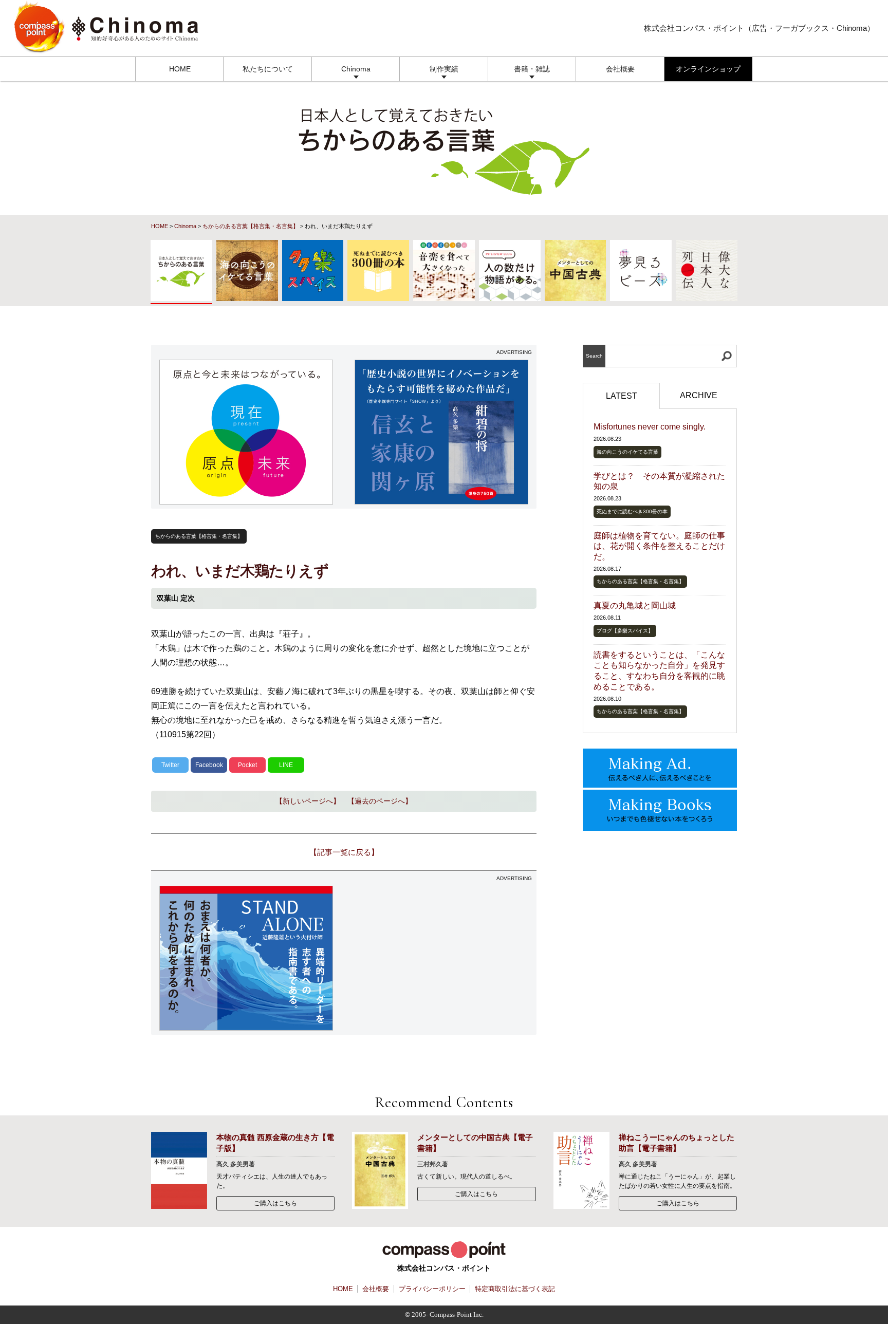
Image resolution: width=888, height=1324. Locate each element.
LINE (286, 765)
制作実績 (444, 69)
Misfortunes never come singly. (650, 426)
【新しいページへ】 (307, 801)
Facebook (209, 765)
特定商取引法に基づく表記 (515, 1289)
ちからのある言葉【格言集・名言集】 (250, 226)
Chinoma (356, 69)
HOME (180, 69)
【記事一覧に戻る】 (344, 852)
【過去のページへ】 (379, 801)
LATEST (621, 395)
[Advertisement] (441, 958)
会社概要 (620, 69)
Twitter (170, 765)
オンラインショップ (708, 69)
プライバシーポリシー (432, 1289)
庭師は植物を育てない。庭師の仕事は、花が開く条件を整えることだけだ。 (659, 546)
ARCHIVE (698, 395)
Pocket (247, 765)
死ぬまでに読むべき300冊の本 (632, 511)
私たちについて (268, 69)
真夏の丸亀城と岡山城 (635, 605)
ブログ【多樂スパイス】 (625, 630)
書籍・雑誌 (532, 69)
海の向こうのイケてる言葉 (627, 452)
